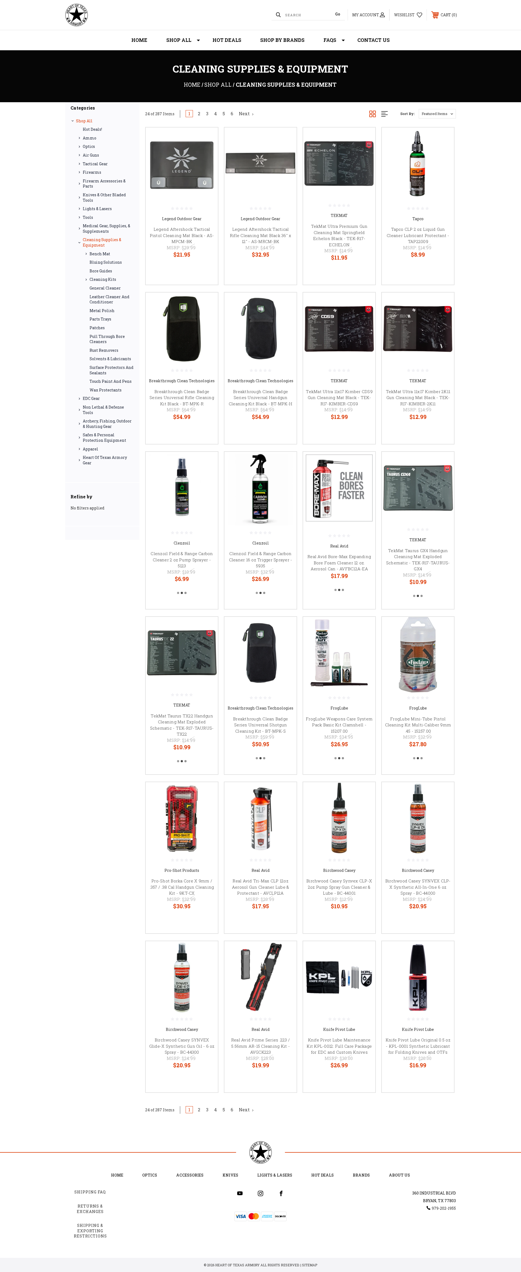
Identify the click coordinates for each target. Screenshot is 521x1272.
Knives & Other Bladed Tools (104, 197)
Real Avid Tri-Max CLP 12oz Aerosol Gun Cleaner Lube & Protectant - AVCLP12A (260, 887)
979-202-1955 (444, 1208)
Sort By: (407, 113)
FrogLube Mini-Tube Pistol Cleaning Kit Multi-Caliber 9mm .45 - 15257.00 (418, 725)
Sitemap (309, 1265)
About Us (399, 1175)
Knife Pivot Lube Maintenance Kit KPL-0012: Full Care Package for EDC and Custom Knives (339, 1046)
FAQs (329, 40)
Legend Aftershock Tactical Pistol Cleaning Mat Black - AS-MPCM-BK (182, 235)
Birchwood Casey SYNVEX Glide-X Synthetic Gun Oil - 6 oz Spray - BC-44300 (182, 1046)
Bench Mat (100, 253)
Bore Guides (101, 270)
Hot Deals (226, 40)
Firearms (92, 172)
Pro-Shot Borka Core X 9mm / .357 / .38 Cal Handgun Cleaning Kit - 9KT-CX (182, 887)
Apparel (90, 449)
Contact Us (373, 40)
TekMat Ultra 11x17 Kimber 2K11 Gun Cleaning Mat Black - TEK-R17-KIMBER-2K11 (418, 397)
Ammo (89, 138)
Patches (97, 327)
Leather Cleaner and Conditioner (109, 299)
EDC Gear (91, 398)
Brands (361, 1175)
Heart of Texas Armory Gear (105, 460)
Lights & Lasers (97, 208)
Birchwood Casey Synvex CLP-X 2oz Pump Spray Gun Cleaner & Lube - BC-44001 (339, 887)
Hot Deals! (92, 129)
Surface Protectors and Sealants (112, 370)
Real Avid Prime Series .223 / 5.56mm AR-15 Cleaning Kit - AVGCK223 (260, 1046)
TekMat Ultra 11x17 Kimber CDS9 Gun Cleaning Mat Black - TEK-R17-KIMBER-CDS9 (339, 397)
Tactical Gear (95, 163)
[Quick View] (207, 138)
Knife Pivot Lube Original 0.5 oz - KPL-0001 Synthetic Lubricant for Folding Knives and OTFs (418, 1046)
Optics (89, 146)
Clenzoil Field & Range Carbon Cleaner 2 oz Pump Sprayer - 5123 (182, 559)
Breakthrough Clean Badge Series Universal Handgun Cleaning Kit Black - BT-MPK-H (260, 397)
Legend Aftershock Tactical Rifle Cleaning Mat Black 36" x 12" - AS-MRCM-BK (260, 235)
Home (139, 40)
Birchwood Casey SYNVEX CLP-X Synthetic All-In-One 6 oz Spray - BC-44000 (418, 887)
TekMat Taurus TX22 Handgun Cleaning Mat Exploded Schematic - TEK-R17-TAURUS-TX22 (182, 725)
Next (245, 113)
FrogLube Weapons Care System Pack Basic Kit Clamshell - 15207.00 (339, 725)
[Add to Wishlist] (207, 152)
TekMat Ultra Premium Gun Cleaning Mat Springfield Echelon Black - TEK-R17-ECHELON (339, 235)
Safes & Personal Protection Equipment (104, 437)
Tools (88, 217)
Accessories (190, 1175)
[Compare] (207, 166)
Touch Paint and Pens (111, 381)
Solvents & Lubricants (110, 358)
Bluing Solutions (106, 262)
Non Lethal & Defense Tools (103, 410)
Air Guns (91, 155)
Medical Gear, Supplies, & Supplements (106, 228)
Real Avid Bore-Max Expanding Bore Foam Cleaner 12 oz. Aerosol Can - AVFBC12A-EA (339, 562)
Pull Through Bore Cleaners (107, 339)
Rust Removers (104, 350)
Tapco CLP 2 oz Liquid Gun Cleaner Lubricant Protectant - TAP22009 (418, 235)
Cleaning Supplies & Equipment (102, 242)
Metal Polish (102, 310)
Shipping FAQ (90, 1192)
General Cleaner (105, 288)
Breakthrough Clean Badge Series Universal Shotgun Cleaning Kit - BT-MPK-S (260, 725)
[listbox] (437, 114)
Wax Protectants (106, 390)
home (117, 1175)
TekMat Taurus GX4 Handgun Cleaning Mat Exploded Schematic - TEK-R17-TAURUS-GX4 (418, 560)
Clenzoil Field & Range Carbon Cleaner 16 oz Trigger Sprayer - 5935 (260, 559)
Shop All (178, 40)
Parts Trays (100, 319)
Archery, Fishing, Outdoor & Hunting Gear (107, 423)
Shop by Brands (282, 40)
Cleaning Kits (103, 279)
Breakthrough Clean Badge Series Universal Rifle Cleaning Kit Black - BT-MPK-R (182, 397)
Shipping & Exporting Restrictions (90, 1231)
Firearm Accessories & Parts (104, 183)
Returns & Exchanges (90, 1208)
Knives (230, 1175)
